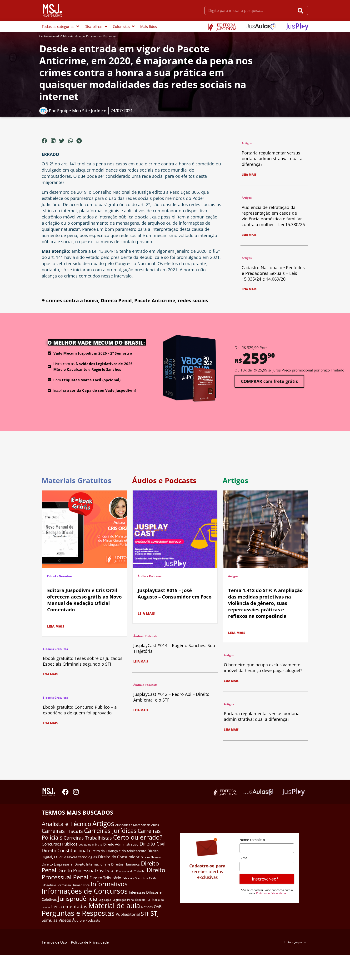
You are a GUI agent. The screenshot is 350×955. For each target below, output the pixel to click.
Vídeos (65, 920)
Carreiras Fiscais (62, 831)
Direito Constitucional (65, 850)
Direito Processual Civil (81, 870)
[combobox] (250, 10)
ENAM (152, 878)
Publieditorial (128, 914)
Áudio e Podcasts (150, 576)
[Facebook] (65, 792)
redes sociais (193, 300)
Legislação (105, 899)
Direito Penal (116, 300)
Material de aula (74, 36)
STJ (154, 913)
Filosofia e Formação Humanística (66, 885)
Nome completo (252, 839)
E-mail (245, 858)
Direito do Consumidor (119, 857)
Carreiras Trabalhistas (88, 838)
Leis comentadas (69, 906)
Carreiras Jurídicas (110, 830)
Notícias (147, 907)
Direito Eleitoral (151, 857)
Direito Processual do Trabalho (126, 871)
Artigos (247, 143)
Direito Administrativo (120, 844)
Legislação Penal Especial (129, 900)
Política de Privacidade (271, 893)
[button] (44, 141)
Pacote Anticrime (154, 300)
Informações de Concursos (85, 891)
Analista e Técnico (66, 824)
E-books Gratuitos (59, 576)
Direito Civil (152, 843)
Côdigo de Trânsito (90, 844)
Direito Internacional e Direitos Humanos (107, 864)
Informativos (109, 884)
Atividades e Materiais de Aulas (137, 825)
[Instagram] (76, 792)
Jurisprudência (77, 898)
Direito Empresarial (57, 864)
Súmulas (49, 920)
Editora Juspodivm (296, 942)
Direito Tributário (105, 878)
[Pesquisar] (301, 10)
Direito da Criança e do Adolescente (117, 851)
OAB (157, 906)
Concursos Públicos (59, 844)
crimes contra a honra (72, 300)
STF (145, 913)
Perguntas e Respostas (101, 36)
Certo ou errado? (50, 36)
